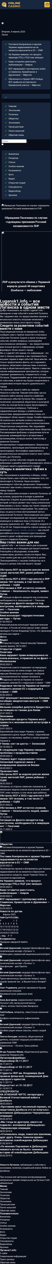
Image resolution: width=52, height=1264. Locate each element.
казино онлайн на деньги (25, 530)
